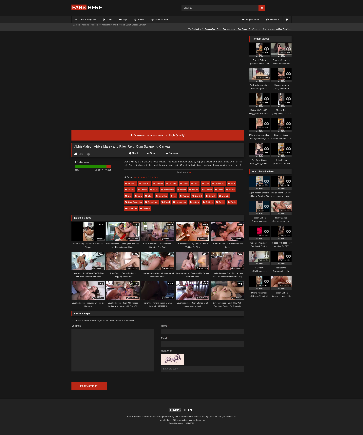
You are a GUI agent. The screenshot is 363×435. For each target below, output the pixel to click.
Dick (233, 183)
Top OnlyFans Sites (213, 29)
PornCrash (242, 29)
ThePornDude (161, 19)
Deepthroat (220, 183)
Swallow (146, 208)
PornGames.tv (255, 29)
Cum (207, 183)
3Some (185, 196)
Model (183, 189)
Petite (220, 189)
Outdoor (208, 189)
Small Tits (163, 196)
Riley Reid (153, 177)
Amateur (132, 183)
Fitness (144, 189)
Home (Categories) (87, 19)
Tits (174, 196)
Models (140, 19)
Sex (129, 196)
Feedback (274, 19)
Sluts (150, 196)
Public (232, 189)
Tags (125, 19)
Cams (185, 183)
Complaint (173, 153)
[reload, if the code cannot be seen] (172, 364)
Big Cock (146, 183)
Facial (167, 202)
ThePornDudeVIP (195, 29)
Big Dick (198, 196)
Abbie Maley (140, 177)
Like (80, 154)
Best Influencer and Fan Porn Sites (277, 29)
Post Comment (89, 385)
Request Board (252, 19)
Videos (109, 19)
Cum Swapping (135, 202)
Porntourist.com (229, 29)
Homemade (169, 189)
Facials (131, 189)
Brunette (173, 183)
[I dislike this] (88, 155)
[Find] (261, 8)
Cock (196, 183)
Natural (195, 189)
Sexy (140, 196)
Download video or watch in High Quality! (159, 135)
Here (87, 7)
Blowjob (159, 183)
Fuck (155, 189)
